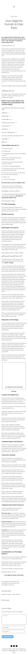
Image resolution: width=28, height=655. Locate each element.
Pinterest (18, 594)
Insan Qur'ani (14, 16)
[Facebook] (11, 646)
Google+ (9, 594)
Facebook (4, 594)
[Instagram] (14, 646)
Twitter (13, 594)
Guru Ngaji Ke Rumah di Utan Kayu (10, 581)
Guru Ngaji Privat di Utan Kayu (9, 583)
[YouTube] (17, 646)
